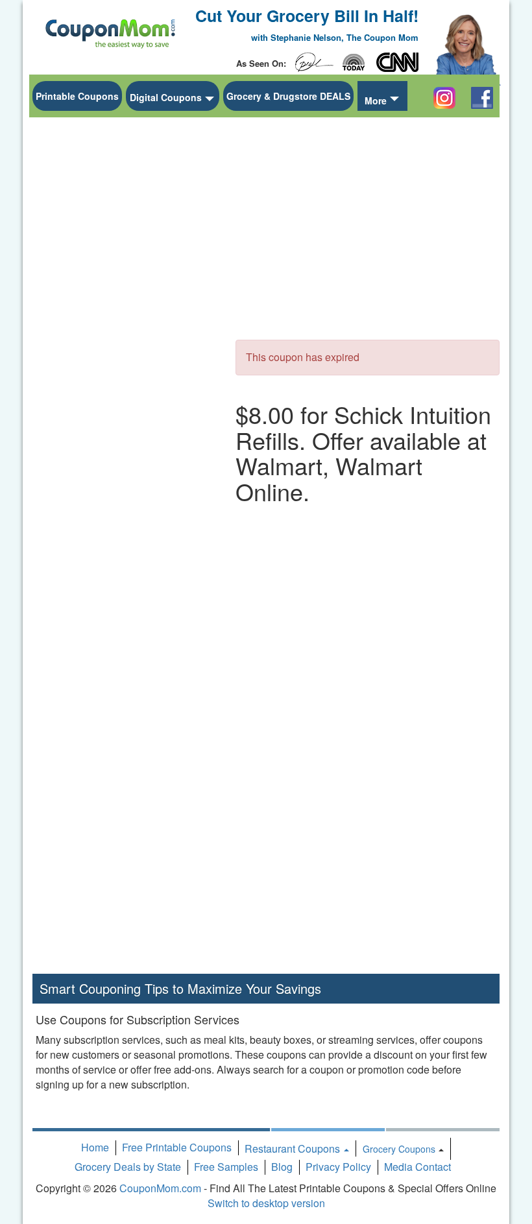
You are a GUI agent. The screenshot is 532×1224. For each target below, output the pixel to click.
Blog (282, 1166)
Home (95, 1147)
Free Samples (226, 1166)
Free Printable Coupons (177, 1147)
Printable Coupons (77, 95)
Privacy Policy (338, 1166)
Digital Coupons (166, 97)
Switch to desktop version (266, 1202)
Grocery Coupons (399, 1148)
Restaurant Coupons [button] (294, 1148)
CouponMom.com (160, 1188)
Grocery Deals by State (128, 1166)
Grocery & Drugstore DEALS (288, 95)
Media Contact (417, 1166)
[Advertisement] (129, 318)
